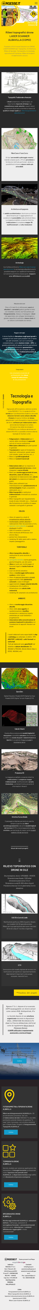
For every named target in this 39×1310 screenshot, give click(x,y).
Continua (11, 1132)
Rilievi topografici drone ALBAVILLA (19, 1294)
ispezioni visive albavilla (17, 526)
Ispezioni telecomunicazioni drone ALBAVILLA (19, 1296)
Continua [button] (19, 1061)
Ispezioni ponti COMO (19, 1298)
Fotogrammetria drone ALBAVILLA (19, 1291)
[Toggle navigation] (36, 3)
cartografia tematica (16, 560)
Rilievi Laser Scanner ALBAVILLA (19, 1300)
